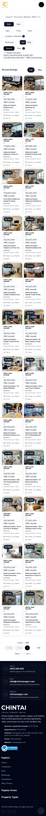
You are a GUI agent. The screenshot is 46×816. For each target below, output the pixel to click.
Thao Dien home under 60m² (14, 57)
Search (9, 48)
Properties (6, 767)
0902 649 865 (17, 668)
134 (38, 648)
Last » (28, 654)
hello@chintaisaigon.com (22, 681)
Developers (6, 779)
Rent (9, 24)
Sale (18, 24)
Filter (20, 48)
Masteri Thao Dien (13, 53)
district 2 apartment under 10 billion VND (18, 55)
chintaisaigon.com (19, 694)
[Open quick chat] (40, 810)
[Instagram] (9, 811)
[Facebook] (3, 811)
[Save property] (18, 98)
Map (29, 42)
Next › (17, 654)
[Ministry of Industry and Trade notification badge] (23, 748)
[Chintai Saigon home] (13, 707)
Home (4, 762)
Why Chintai (6, 783)
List (22, 42)
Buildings (5, 775)
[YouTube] (14, 811)
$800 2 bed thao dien (34, 57)
